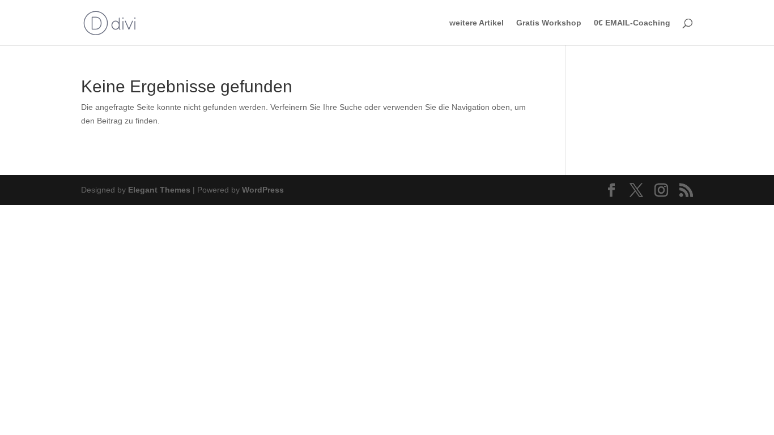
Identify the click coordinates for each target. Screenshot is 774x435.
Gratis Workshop (548, 23)
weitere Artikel (476, 23)
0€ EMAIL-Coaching (632, 23)
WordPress (263, 189)
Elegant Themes (159, 189)
